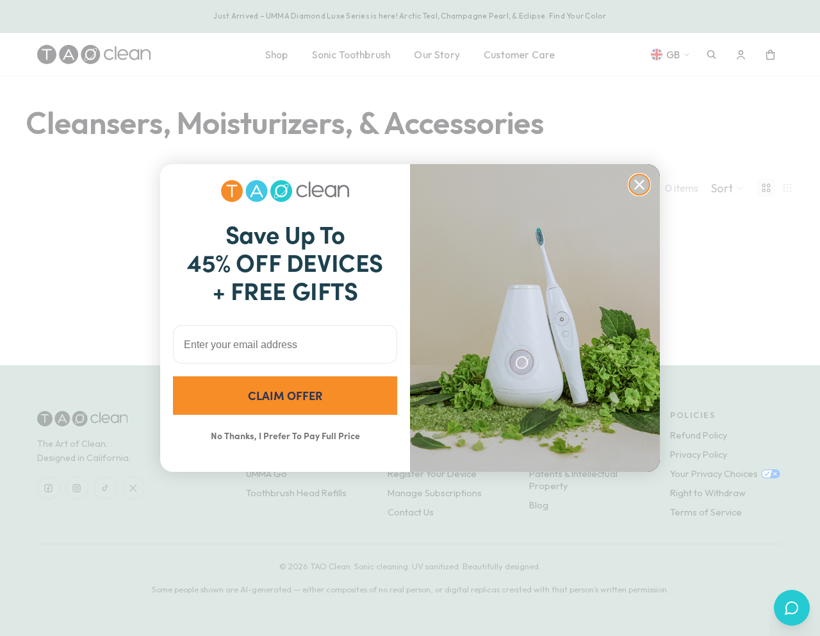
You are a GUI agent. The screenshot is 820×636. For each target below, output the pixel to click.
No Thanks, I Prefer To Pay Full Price (285, 435)
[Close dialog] (639, 184)
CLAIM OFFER (285, 395)
